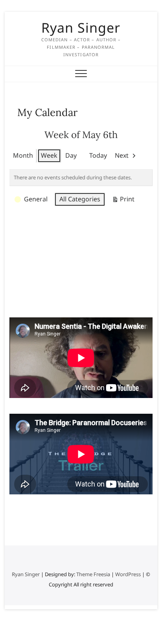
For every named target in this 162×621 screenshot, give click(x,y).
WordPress (128, 574)
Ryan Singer (80, 27)
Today (98, 155)
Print (123, 200)
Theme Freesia (93, 574)
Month (23, 155)
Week (49, 155)
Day (71, 155)
